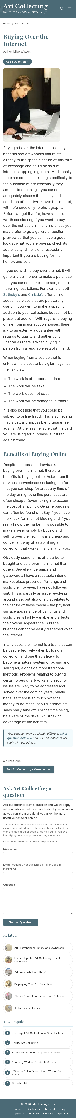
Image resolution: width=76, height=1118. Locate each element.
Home (7, 23)
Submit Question (21, 922)
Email (33, 866)
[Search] (62, 9)
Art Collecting (25, 6)
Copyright (18, 1113)
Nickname (10, 849)
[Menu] (70, 9)
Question (9, 884)
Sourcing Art (23, 23)
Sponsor (63, 1113)
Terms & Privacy (55, 1109)
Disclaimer (33, 1109)
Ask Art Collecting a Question (27, 769)
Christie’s (35, 294)
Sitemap (34, 1113)
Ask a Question (16, 61)
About (18, 1109)
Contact (48, 1113)
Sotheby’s (11, 294)
